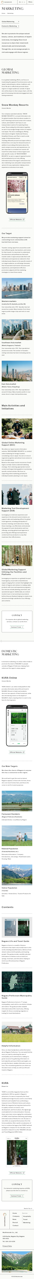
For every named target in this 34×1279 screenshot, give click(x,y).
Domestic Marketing (9, 26)
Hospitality (27, 1216)
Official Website (16, 219)
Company (16, 1216)
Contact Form (16, 627)
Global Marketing (8, 21)
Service (24, 1213)
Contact (15, 1225)
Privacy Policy (7, 1246)
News (14, 1219)
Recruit (15, 1222)
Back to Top (27, 1208)
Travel (25, 1219)
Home (3, 13)
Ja (24, 2)
